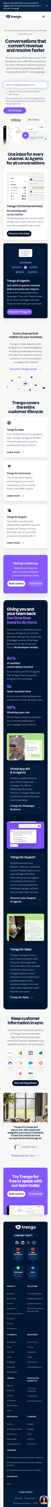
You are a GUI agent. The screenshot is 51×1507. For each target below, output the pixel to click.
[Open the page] (25, 6)
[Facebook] (17, 1242)
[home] (14, 16)
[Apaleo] (30, 1053)
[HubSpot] (20, 1063)
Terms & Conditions (34, 101)
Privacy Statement (13, 104)
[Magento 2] (40, 1063)
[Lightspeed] (20, 1073)
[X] (28, 1242)
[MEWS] (10, 1053)
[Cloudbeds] (10, 1063)
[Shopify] (20, 1053)
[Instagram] (34, 1242)
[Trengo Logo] (25, 1227)
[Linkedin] (22, 1242)
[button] (43, 16)
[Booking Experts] (40, 1053)
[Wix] (30, 1073)
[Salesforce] (30, 1063)
